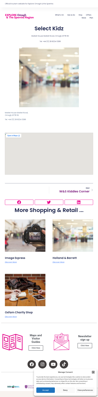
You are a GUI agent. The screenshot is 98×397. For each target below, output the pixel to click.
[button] (93, 372)
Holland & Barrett (65, 258)
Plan (91, 18)
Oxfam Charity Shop (19, 312)
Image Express (15, 258)
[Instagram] (42, 364)
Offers (88, 15)
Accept (45, 390)
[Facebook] (31, 364)
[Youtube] (53, 364)
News (84, 18)
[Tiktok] (64, 364)
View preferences (85, 390)
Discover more (11, 262)
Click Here (36, 348)
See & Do (71, 15)
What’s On (59, 15)
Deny (65, 390)
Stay (80, 15)
